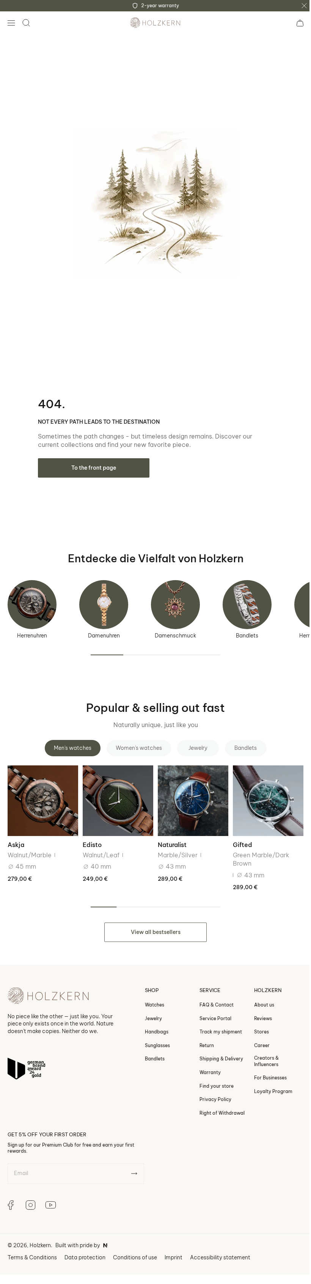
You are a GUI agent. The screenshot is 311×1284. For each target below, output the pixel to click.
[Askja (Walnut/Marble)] (42, 794)
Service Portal (210, 1011)
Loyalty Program (267, 1084)
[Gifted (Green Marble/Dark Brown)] (263, 794)
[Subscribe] (134, 1166)
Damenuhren (104, 629)
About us (258, 997)
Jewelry (147, 1011)
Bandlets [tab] (243, 742)
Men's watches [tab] (69, 742)
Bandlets (247, 629)
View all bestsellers (152, 924)
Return (201, 1038)
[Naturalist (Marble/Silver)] (189, 794)
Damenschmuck (175, 629)
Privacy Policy (210, 1092)
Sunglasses (151, 1038)
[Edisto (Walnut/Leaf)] (115, 794)
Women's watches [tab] (136, 742)
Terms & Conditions (32, 1250)
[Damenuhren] (103, 598)
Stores (255, 1024)
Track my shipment (215, 1024)
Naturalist (169, 838)
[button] (11, 23)
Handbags (151, 1024)
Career (256, 1038)
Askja (16, 838)
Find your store (211, 1079)
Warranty (204, 1065)
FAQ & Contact (211, 997)
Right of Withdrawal (216, 1106)
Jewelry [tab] (194, 742)
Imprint (173, 1250)
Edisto (90, 838)
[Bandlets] (247, 598)
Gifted (238, 838)
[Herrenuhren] (32, 598)
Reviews (257, 1011)
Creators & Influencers (260, 1054)
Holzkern (40, 1238)
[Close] (304, 5)
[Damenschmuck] (175, 598)
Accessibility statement (220, 1250)
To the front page (93, 462)
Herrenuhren (32, 629)
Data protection (84, 1250)
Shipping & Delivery (215, 1051)
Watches (149, 997)
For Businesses (264, 1070)
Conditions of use (135, 1250)
